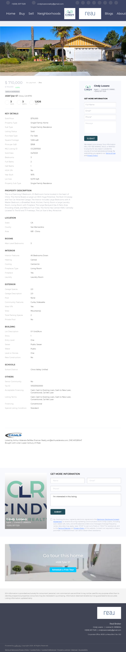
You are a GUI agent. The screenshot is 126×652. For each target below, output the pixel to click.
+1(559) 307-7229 (100, 91)
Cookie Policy (35, 650)
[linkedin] (83, 3)
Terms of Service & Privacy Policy (17, 650)
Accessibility (83, 650)
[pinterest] (110, 3)
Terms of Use (110, 153)
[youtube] (105, 3)
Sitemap (74, 650)
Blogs (109, 13)
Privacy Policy (92, 155)
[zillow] (88, 3)
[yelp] (94, 3)
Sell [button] (31, 13)
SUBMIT (57, 512)
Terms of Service (64, 528)
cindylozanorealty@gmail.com (109, 630)
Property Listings (63, 650)
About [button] (121, 13)
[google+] (116, 3)
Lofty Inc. (17, 646)
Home (10, 13)
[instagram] (99, 3)
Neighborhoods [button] (49, 13)
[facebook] (77, 3)
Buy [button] (22, 13)
